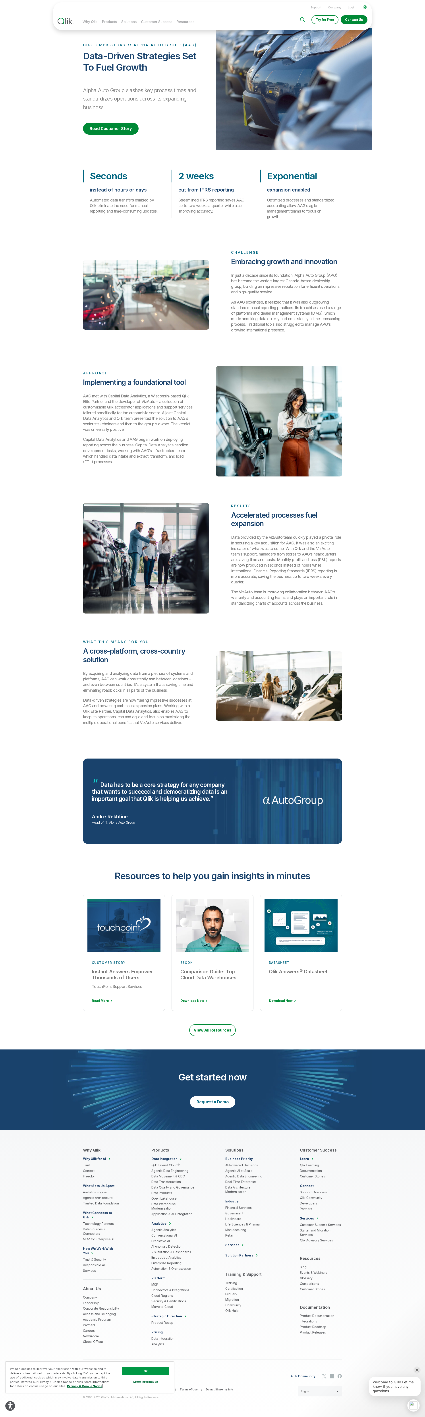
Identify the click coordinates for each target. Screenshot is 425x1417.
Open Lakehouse (164, 1198)
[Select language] (364, 7)
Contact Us (354, 19)
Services (89, 1270)
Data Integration (162, 1338)
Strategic (166, 1316)
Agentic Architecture (98, 1198)
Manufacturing (235, 1230)
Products (109, 21)
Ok (146, 1371)
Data (164, 1159)
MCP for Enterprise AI (98, 1239)
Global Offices (93, 1341)
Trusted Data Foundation (101, 1203)
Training (231, 1283)
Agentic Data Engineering (169, 1171)
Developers (308, 1203)
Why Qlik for (94, 1159)
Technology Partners (98, 1223)
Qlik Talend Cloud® (165, 1165)
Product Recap (162, 1322)
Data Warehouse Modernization (163, 1206)
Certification (234, 1288)
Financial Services (238, 1208)
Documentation (311, 1171)
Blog (303, 1267)
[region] (90, 1377)
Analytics (157, 1344)
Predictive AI (160, 1241)
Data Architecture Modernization (238, 1189)
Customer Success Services (320, 1225)
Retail (229, 1235)
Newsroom (91, 1336)
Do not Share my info (219, 1389)
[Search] (302, 19)
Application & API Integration (171, 1214)
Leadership (91, 1303)
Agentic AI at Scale (239, 1171)
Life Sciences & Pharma (242, 1224)
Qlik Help (232, 1310)
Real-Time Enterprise (240, 1182)
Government (234, 1213)
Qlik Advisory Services (316, 1240)
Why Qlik (90, 21)
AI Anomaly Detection (166, 1246)
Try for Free (325, 19)
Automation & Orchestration (171, 1268)
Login (351, 7)
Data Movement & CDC (168, 1176)
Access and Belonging (99, 1314)
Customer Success (156, 21)
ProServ (231, 1294)
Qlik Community (311, 1198)
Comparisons (309, 1283)
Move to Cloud (162, 1307)
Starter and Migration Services (315, 1232)
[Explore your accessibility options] (10, 1406)
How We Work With (98, 1251)
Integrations (308, 1321)
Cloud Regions (162, 1295)
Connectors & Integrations (170, 1290)
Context (89, 1171)
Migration (232, 1299)
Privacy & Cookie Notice (84, 1386)
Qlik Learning (309, 1165)
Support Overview (313, 1192)
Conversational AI (164, 1235)
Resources (185, 21)
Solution (239, 1255)
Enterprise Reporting (166, 1263)
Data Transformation (166, 1182)
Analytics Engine (95, 1192)
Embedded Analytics (166, 1257)
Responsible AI (94, 1265)
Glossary (306, 1278)
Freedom (89, 1176)
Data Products (161, 1193)
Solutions (129, 21)
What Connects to (97, 1215)
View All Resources (212, 1030)
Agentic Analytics (163, 1230)
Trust (86, 1165)
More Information (145, 1381)
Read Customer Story (111, 128)
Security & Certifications (168, 1301)
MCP (154, 1284)
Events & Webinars (313, 1272)
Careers (89, 1330)
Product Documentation (317, 1316)
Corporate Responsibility (101, 1308)
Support (316, 7)
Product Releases (313, 1332)
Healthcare (233, 1219)
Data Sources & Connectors (94, 1231)
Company (334, 7)
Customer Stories (312, 1176)
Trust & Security (94, 1259)
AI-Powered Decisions (241, 1165)
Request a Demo (213, 1102)
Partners (89, 1325)
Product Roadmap (313, 1327)
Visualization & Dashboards (171, 1252)
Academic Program (97, 1319)
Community (233, 1305)
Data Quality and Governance (172, 1187)
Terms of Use (189, 1389)
